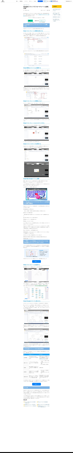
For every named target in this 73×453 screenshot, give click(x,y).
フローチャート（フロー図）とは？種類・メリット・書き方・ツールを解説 (56, 14)
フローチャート (26, 4)
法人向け (35, 1)
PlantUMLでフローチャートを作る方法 (30, 404)
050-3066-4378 (55, 1)
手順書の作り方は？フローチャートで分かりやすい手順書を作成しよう (43, 406)
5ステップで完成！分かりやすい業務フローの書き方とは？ (30, 402)
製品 (16, 1)
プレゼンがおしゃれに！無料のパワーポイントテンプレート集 (56, 10)
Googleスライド (42, 20)
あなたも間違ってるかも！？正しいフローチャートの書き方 (56, 20)
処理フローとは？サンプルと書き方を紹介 (43, 404)
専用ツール (30, 20)
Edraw (28, 10)
